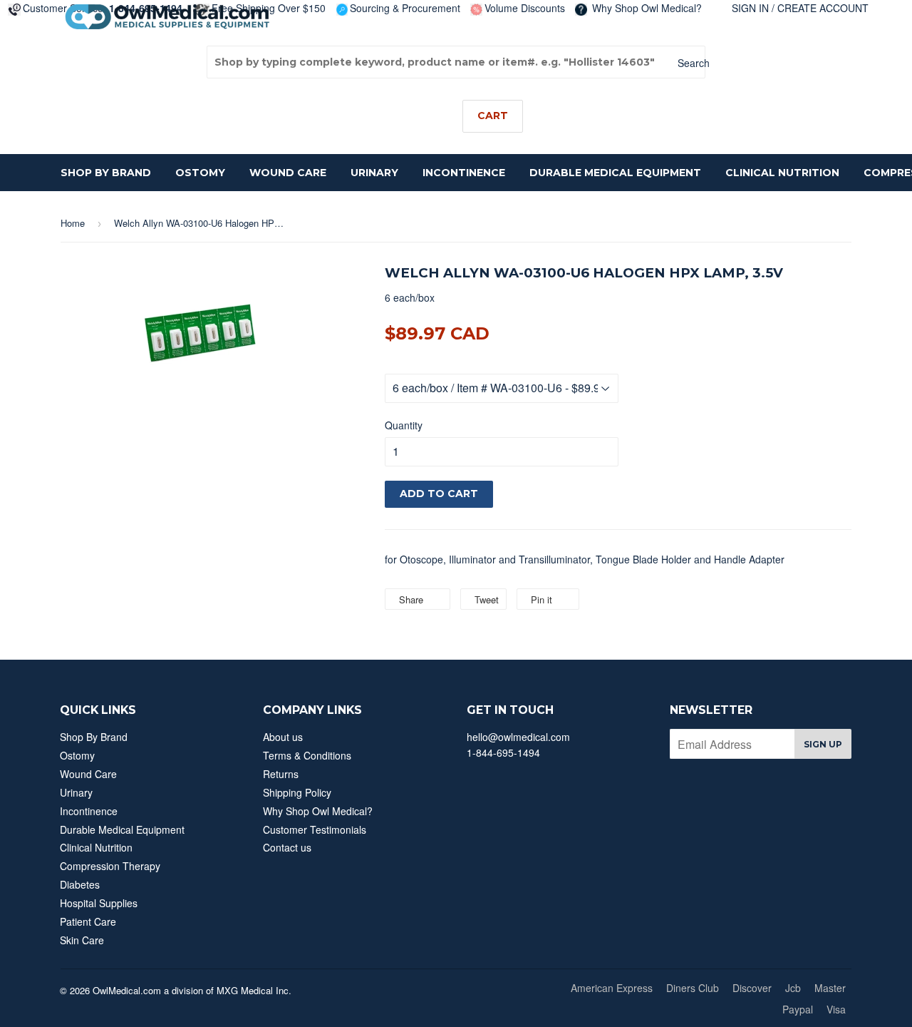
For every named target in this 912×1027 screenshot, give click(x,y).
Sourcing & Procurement (405, 8)
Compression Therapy (110, 866)
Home (73, 223)
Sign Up (823, 744)
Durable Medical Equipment (615, 172)
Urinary (374, 172)
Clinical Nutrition (782, 172)
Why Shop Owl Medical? (645, 8)
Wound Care (287, 172)
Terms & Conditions (307, 755)
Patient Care (88, 921)
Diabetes (80, 884)
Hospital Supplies (99, 903)
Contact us (287, 847)
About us (283, 737)
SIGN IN (750, 8)
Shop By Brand (106, 172)
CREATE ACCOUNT (823, 8)
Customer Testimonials (314, 829)
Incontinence (464, 172)
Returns (281, 774)
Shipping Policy (297, 792)
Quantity (404, 425)
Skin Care (82, 940)
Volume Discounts (524, 8)
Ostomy (200, 172)
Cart (492, 115)
